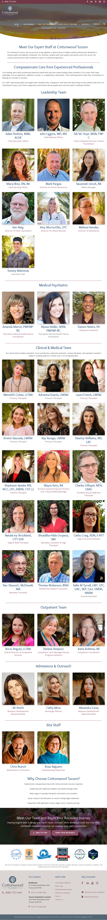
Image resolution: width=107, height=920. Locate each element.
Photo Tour (59, 886)
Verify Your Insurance (62, 893)
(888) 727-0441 (10, 1)
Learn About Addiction (63, 883)
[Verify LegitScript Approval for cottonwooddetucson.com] (93, 854)
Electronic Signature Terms (83, 917)
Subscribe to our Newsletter (95, 892)
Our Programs (28, 24)
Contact (96, 24)
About (16, 24)
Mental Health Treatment (68, 24)
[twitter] (96, 1)
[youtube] (100, 1)
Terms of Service (67, 917)
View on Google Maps (38, 892)
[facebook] (87, 1)
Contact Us (59, 899)
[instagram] (104, 1)
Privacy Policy (54, 917)
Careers (58, 896)
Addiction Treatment (46, 24)
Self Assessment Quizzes (63, 889)
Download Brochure (91, 897)
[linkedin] (91, 1)
